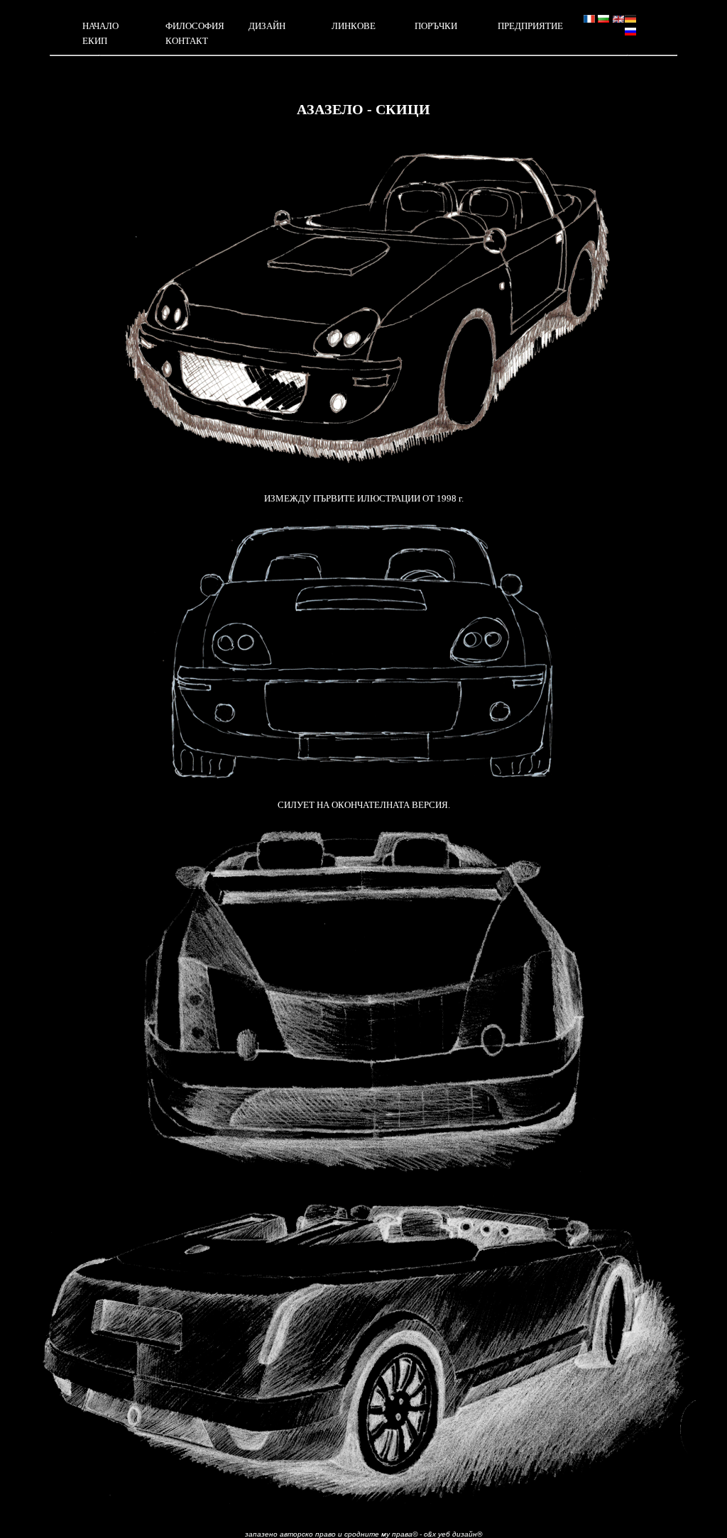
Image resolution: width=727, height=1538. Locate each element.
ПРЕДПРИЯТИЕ (530, 26)
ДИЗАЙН (266, 26)
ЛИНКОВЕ (354, 26)
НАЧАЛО (100, 26)
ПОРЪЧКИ (436, 26)
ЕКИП (94, 40)
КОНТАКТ (186, 40)
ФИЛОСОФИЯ (194, 26)
